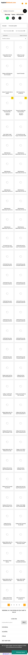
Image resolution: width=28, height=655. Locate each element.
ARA (25, 11)
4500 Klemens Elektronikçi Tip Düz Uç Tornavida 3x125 (7, 190)
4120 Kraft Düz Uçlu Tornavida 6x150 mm (7, 283)
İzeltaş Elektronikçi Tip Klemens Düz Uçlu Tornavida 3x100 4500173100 (7, 580)
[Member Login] (18, 2)
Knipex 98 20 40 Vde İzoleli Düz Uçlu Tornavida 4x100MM (7, 55)
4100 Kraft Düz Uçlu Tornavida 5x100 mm (20, 339)
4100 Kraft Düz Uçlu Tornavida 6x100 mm (20, 320)
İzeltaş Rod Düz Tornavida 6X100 (7, 524)
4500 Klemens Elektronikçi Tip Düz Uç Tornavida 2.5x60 (21, 209)
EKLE (24, 622)
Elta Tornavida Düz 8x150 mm (21, 598)
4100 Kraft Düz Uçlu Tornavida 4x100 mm (7, 357)
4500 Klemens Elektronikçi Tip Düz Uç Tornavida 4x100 (7, 172)
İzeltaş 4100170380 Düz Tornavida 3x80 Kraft (20, 506)
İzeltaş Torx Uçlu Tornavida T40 (20, 55)
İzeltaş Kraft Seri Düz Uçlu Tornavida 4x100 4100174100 (7, 468)
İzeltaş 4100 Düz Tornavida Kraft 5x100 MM (21, 561)
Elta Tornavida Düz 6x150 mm (21, 92)
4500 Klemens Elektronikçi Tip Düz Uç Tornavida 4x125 (21, 153)
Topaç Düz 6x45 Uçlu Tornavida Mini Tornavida (7, 111)
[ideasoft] (6, 654)
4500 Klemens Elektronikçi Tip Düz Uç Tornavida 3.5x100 (21, 172)
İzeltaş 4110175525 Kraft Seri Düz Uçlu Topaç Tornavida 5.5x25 (20, 450)
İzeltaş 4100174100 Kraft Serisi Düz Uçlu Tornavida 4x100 (7, 598)
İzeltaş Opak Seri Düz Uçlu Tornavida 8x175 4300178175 (7, 376)
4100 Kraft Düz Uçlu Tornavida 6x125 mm (7, 320)
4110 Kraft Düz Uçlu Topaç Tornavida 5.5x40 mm (7, 246)
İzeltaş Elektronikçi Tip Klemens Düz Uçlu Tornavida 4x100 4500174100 (7, 543)
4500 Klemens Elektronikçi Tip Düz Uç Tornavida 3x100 (21, 190)
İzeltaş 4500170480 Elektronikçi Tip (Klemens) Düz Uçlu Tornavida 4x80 (20, 580)
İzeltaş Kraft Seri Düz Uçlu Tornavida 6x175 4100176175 (20, 487)
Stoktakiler (5, 35)
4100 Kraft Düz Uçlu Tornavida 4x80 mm (20, 357)
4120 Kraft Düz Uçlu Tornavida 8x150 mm (7, 265)
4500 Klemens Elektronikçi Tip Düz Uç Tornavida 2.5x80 (7, 209)
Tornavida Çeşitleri (13, 25)
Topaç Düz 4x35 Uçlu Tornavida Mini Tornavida (20, 111)
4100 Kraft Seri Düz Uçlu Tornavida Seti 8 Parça (20, 246)
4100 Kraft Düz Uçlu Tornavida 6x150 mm (20, 302)
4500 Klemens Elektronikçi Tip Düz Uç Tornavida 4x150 (7, 153)
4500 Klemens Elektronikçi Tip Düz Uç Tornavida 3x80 (21, 227)
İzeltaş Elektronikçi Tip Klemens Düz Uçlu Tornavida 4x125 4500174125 (7, 413)
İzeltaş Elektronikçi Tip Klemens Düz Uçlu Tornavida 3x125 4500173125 (7, 450)
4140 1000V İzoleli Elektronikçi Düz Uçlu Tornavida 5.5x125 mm (7, 135)
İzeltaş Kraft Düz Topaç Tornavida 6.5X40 (20, 543)
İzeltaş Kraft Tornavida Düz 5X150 (7, 487)
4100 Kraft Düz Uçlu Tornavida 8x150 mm (20, 283)
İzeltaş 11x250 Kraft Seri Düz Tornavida (7, 394)
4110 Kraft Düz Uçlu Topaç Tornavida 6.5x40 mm (20, 135)
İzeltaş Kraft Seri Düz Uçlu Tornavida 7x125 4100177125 (7, 506)
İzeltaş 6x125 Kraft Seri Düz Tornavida (21, 394)
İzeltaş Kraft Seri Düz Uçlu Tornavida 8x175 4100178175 (20, 413)
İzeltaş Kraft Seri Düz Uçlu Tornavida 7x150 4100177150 (7, 431)
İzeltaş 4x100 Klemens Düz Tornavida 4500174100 (7, 74)
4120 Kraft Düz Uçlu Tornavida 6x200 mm (20, 265)
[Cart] (25, 2)
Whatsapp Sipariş (20, 652)
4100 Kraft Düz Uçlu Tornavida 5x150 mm (7, 339)
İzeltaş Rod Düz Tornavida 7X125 (20, 468)
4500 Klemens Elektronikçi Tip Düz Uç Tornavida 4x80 (7, 227)
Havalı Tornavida (20, 73)
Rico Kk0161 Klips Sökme (7, 561)
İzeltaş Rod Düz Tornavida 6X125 (20, 376)
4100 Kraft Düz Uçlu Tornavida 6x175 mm (7, 302)
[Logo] (8, 2)
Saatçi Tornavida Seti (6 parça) (7, 92)
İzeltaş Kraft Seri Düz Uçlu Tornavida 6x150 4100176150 (20, 431)
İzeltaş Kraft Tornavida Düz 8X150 (21, 524)
